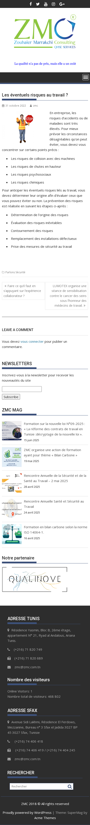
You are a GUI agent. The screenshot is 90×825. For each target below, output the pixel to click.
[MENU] (85, 77)
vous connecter (32, 341)
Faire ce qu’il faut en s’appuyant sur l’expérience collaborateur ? (22, 291)
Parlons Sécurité (15, 272)
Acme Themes (45, 818)
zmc (35, 105)
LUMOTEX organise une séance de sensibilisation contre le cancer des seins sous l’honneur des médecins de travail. (68, 296)
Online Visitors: (19, 691)
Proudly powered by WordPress (27, 812)
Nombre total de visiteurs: (27, 696)
